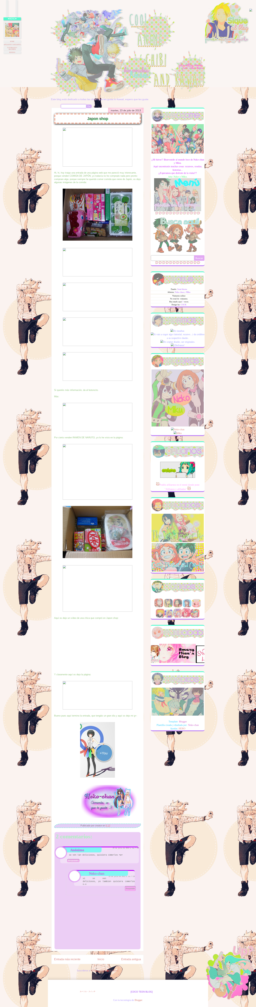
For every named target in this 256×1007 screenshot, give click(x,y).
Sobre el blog (178, 180)
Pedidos (12, 52)
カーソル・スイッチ (87, 991)
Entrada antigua (131, 959)
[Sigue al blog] (227, 42)
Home (12, 41)
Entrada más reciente (67, 959)
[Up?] (229, 976)
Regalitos (191, 180)
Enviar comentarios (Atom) (104, 970)
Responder (73, 861)
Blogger (138, 1000)
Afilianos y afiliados (12, 44)
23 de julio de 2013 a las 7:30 (122, 876)
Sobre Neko (165, 180)
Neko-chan (96, 873)
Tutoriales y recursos (12, 48)
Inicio (101, 959)
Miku (179, 433)
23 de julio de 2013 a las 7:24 (126, 848)
